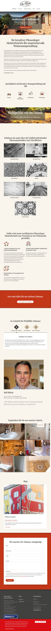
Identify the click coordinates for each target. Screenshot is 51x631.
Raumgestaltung (27, 8)
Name (7, 545)
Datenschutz (8, 571)
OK (36, 621)
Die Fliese (14, 8)
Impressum (21, 599)
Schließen (42, 621)
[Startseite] (25, 3)
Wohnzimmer (42, 97)
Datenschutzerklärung (16, 573)
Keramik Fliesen (36, 159)
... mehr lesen (7, 527)
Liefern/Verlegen (36, 328)
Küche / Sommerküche (20, 98)
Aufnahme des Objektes (16, 328)
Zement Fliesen (25, 216)
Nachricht (7, 561)
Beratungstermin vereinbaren (25, 301)
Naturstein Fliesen (14, 197)
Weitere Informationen (9, 628)
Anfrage (38, 8)
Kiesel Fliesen (14, 178)
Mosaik (36, 178)
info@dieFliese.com (37, 610)
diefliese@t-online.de (23, 576)
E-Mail (7, 555)
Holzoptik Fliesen (14, 159)
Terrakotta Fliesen (36, 197)
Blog (34, 8)
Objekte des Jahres (10, 517)
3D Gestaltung (27, 328)
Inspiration (15, 520)
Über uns (20, 8)
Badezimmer (31, 97)
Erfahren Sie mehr (25, 26)
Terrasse (9, 97)
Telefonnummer (8, 550)
